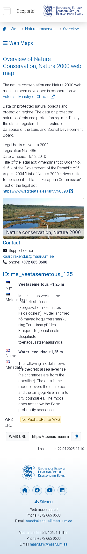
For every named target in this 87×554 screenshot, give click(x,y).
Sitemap (46, 501)
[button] (76, 437)
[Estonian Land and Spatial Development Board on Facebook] (37, 490)
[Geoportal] (62, 11)
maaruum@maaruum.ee (48, 544)
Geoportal (26, 11)
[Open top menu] (7, 11)
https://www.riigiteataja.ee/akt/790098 (35, 191)
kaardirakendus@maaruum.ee (28, 256)
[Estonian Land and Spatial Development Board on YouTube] (50, 490)
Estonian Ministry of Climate (26, 96)
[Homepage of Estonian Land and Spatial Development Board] (24, 490)
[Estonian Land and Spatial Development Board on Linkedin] (62, 490)
